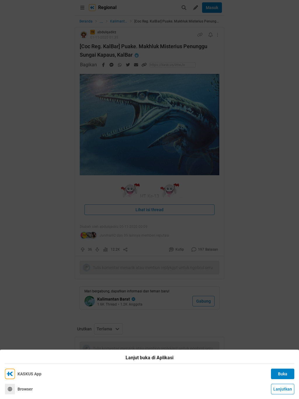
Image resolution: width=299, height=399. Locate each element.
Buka (282, 374)
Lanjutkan (282, 389)
